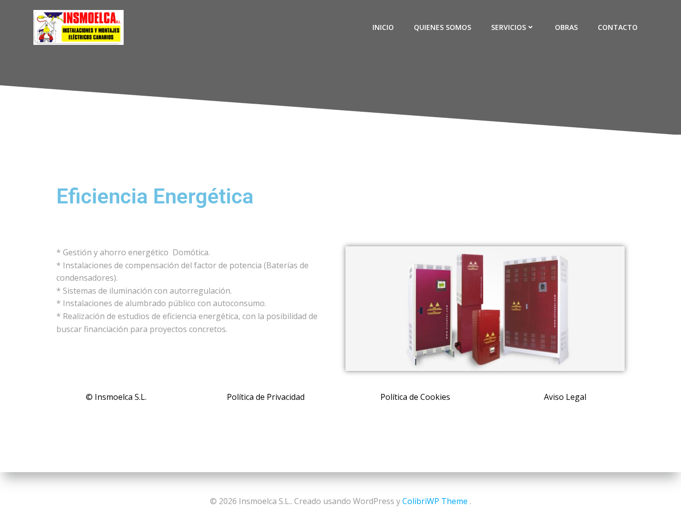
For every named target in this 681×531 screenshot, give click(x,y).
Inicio (383, 27)
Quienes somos (442, 27)
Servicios (508, 27)
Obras (566, 27)
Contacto (618, 27)
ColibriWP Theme (435, 501)
